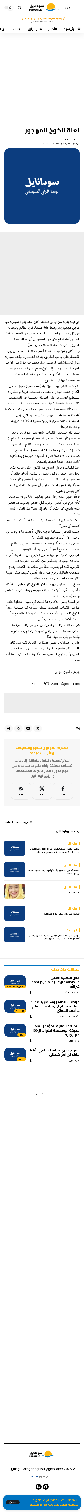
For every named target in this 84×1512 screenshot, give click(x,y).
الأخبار (21, 1035)
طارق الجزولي (74, 1041)
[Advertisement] (42, 77)
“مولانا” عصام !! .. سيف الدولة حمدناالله (62, 913)
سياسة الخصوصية (66, 1504)
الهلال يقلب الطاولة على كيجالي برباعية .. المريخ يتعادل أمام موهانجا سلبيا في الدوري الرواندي (54, 937)
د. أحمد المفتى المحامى (69, 1016)
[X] (42, 791)
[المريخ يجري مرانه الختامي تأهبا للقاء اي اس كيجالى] (15, 1054)
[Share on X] (37, 728)
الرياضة (21, 1059)
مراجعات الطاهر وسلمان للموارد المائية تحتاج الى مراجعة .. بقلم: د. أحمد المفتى (55, 1006)
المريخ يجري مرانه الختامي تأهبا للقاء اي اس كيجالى (55, 1052)
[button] (13, 1502)
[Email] (28, 728)
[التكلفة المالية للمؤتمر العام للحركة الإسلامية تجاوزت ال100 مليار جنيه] (15, 1030)
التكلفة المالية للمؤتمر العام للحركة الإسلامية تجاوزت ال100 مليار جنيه (56, 1030)
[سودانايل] (44, 8)
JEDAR (35, 1476)
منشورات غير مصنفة (15, 986)
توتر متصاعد (74, 892)
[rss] (21, 791)
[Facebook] (63, 791)
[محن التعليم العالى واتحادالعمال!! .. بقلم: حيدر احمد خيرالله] (15, 981)
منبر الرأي (20, 1011)
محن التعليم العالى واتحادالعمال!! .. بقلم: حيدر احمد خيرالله (56, 981)
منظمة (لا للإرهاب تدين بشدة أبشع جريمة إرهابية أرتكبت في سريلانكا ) (54, 872)
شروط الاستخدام (40, 1504)
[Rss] (39, 1487)
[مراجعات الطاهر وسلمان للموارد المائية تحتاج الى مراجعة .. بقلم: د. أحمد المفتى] (15, 1006)
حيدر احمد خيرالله (72, 992)
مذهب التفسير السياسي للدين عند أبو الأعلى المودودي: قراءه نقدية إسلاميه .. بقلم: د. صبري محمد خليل (55, 850)
